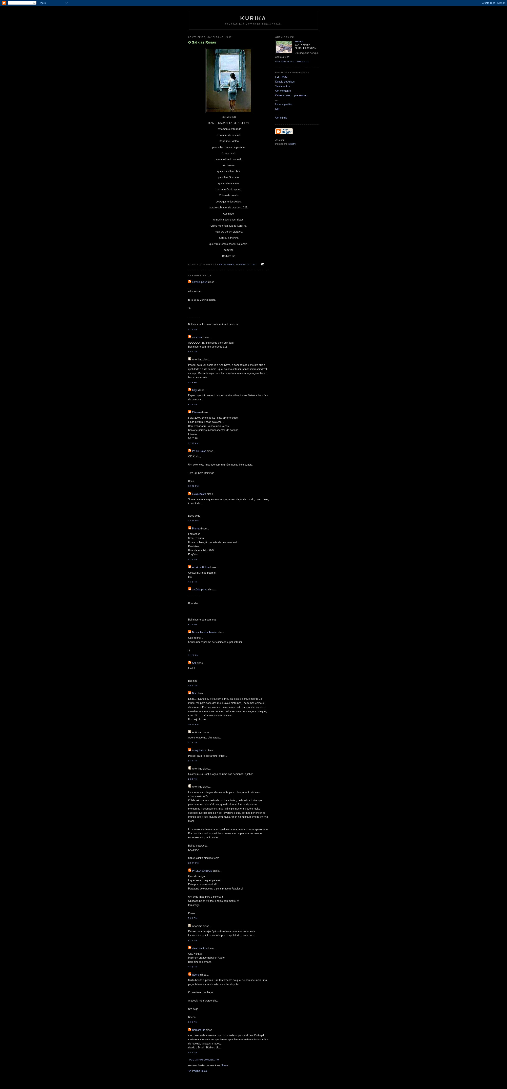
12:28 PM (193, 521)
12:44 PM (193, 863)
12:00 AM (193, 443)
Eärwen (196, 412)
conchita (197, 337)
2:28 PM (192, 779)
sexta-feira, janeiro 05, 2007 (238, 264)
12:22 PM (193, 486)
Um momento (283, 90)
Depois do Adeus (285, 81)
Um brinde (281, 117)
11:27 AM (193, 655)
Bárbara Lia (198, 1029)
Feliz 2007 (281, 77)
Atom (225, 1065)
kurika (253, 18)
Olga (194, 390)
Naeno (195, 974)
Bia (194, 693)
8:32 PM (192, 404)
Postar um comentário (204, 1060)
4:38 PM (192, 582)
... (276, 99)
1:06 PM (192, 1022)
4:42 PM (192, 967)
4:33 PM (192, 559)
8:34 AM (192, 624)
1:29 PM (192, 742)
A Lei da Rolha (200, 567)
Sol (194, 662)
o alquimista (199, 493)
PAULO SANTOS (202, 870)
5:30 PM (192, 918)
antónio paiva (199, 281)
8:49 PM (192, 761)
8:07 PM (192, 352)
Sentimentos (282, 86)
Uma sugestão (283, 104)
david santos (199, 948)
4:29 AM (192, 382)
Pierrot (196, 528)
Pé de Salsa (199, 450)
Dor (277, 108)
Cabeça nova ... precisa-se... (292, 95)
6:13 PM (192, 329)
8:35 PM (192, 940)
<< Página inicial (197, 1070)
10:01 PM (193, 724)
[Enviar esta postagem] (262, 264)
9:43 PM (192, 1052)
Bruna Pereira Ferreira (204, 632)
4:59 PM (192, 686)
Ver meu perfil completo (292, 62)
